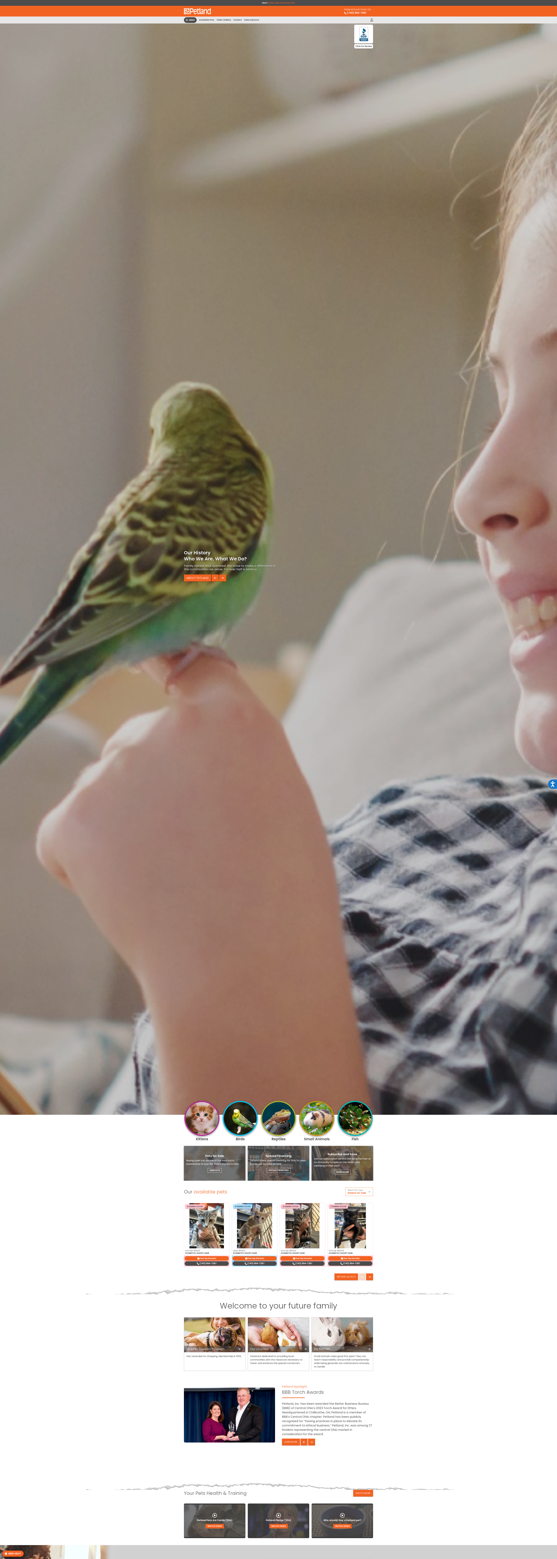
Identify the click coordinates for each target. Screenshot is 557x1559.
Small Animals (317, 1139)
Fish (355, 1139)
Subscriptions (251, 19)
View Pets (214, 1170)
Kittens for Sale (357, 1193)
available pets (210, 1192)
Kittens (202, 1139)
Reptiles (279, 1139)
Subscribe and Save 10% (281, 2)
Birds (240, 1139)
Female (192, 1250)
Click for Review (363, 46)
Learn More (342, 1172)
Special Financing (278, 1170)
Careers (237, 19)
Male (239, 1250)
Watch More (363, 1493)
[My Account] (371, 20)
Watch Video (214, 1526)
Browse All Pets (198, 578)
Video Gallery (224, 19)
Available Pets (206, 19)
